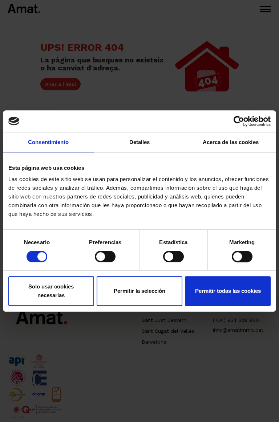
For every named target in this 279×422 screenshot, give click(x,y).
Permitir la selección (139, 291)
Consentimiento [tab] (48, 142)
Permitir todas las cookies (228, 291)
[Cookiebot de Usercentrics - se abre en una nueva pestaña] (239, 121)
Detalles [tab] (139, 142)
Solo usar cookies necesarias (51, 290)
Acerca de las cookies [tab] (231, 142)
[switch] (105, 256)
